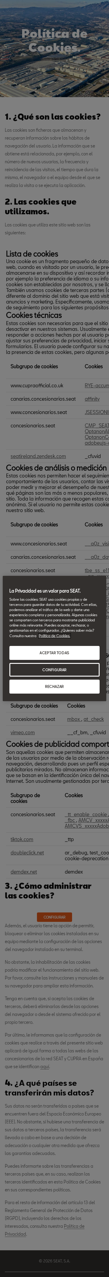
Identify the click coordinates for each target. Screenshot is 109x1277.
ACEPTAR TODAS (54, 653)
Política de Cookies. (54, 636)
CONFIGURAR (54, 670)
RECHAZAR (54, 687)
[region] (54, 638)
